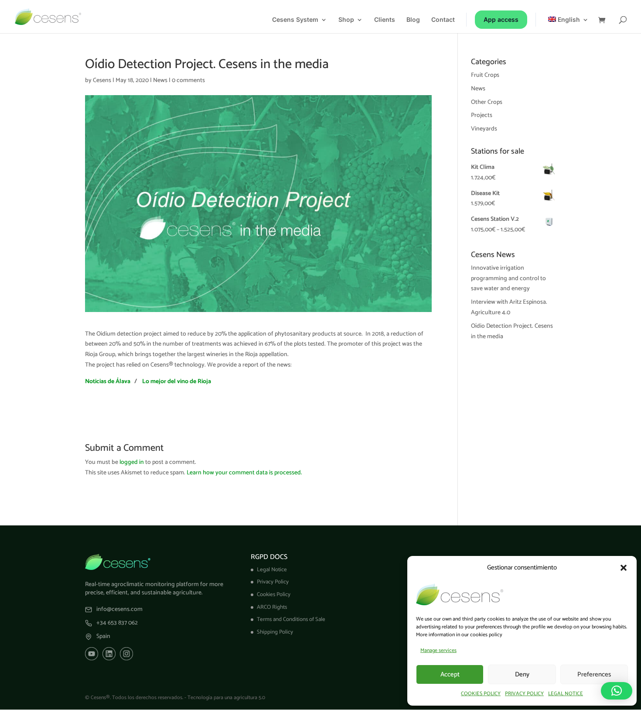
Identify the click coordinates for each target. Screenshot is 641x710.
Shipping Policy (275, 632)
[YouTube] (91, 653)
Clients (384, 20)
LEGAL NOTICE (565, 693)
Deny (522, 674)
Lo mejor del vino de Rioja (176, 382)
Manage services (438, 650)
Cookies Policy (273, 594)
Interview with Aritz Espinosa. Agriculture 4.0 (509, 307)
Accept (450, 674)
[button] (623, 567)
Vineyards (484, 129)
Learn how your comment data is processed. (244, 473)
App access (501, 19)
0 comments (188, 80)
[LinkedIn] (109, 653)
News (160, 80)
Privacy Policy (273, 582)
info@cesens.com (119, 609)
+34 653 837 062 (117, 623)
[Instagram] (126, 653)
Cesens (102, 80)
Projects (481, 115)
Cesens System (295, 20)
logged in (131, 462)
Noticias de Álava (107, 382)
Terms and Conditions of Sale (291, 619)
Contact (443, 20)
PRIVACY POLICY (524, 693)
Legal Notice (272, 569)
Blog (413, 20)
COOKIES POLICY (481, 693)
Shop (346, 20)
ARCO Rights (272, 607)
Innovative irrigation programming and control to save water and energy (508, 278)
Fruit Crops (485, 75)
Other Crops (486, 102)
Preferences (594, 674)
